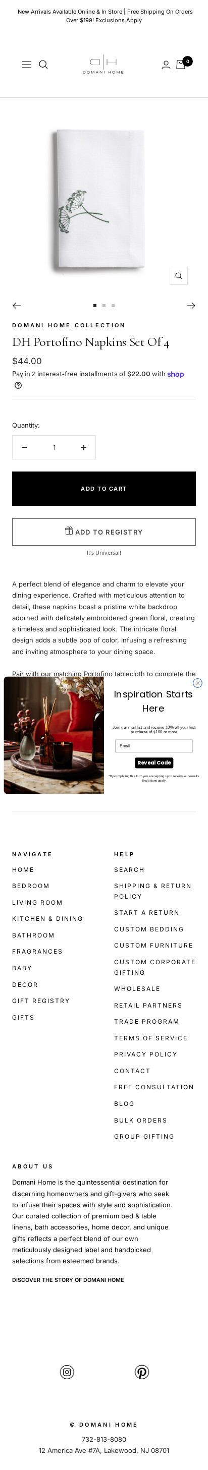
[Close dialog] (197, 682)
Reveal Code (154, 762)
